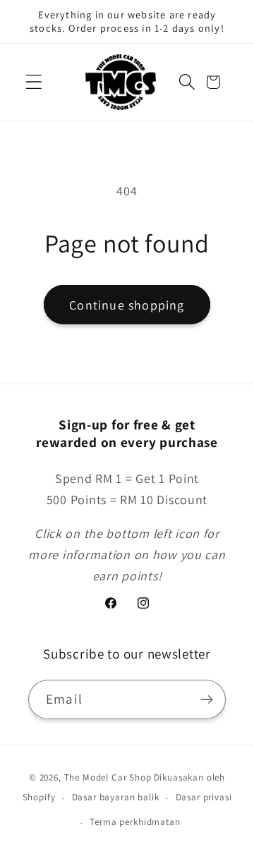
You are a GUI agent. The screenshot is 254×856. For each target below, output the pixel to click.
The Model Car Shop (108, 777)
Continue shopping (126, 305)
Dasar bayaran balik (115, 797)
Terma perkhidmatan (135, 822)
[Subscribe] (206, 699)
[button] (34, 82)
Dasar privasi (204, 797)
